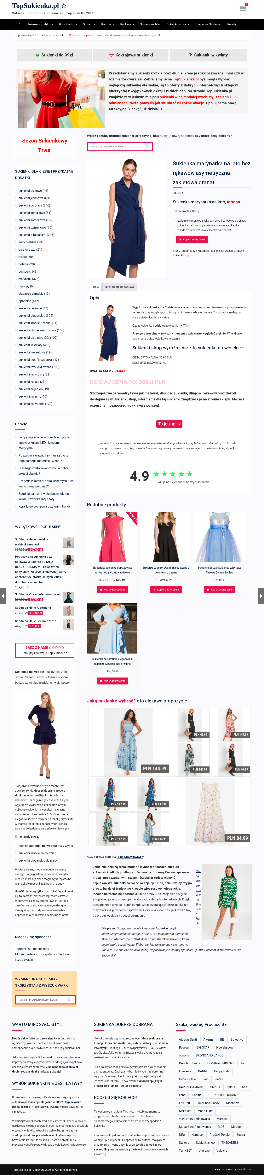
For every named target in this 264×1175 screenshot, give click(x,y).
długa (44, 1102)
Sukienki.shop (181, 255)
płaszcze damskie (31, 293)
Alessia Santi (188, 1039)
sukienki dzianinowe (32, 227)
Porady (231, 24)
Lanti (182, 1095)
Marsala (222, 1119)
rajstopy (24, 286)
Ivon (206, 1079)
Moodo (236, 1127)
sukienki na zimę (30, 396)
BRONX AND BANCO (210, 1055)
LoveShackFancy (208, 1103)
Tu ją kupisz (169, 424)
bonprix (184, 1055)
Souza (240, 1135)
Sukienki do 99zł (57, 55)
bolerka (24, 264)
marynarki (25, 279)
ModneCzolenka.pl (27, 954)
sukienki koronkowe (32, 220)
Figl (243, 1063)
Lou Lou (184, 1103)
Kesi (245, 1087)
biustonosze (27, 249)
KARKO (215, 1087)
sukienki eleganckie (32, 315)
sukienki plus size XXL (34, 338)
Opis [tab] (96, 286)
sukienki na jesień (31, 389)
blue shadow (224, 1047)
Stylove (184, 1142)
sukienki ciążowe (30, 308)
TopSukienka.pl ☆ (39, 5)
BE (222, 1039)
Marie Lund (205, 1111)
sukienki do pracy (30, 205)
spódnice (25, 301)
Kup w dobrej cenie (194, 239)
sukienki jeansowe (31, 198)
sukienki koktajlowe (32, 213)
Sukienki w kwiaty (211, 55)
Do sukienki (66, 24)
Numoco (197, 1135)
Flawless (185, 1071)
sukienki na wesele (53, 35)
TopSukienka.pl (165, 928)
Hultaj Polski (187, 1079)
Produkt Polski (219, 1135)
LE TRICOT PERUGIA (222, 1095)
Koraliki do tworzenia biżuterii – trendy (45, 506)
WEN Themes (244, 1169)
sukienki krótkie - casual (35, 323)
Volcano (221, 1150)
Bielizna (106, 24)
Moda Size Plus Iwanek (195, 1127)
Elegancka (70, 1102)
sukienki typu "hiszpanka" (36, 360)
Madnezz (232, 1103)
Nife (182, 1135)
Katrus (231, 1087)
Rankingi (125, 24)
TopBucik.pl (23, 949)
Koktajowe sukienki (134, 55)
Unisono (204, 1150)
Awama (208, 1039)
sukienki (119, 883)
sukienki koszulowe (32, 352)
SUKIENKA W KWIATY (130, 857)
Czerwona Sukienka (208, 24)
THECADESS (230, 1142)
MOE (221, 1127)
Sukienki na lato (150, 24)
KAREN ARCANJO (191, 1087)
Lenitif (196, 1095)
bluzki (23, 257)
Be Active (237, 1039)
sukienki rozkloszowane (35, 367)
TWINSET (185, 1150)
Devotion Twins (189, 1063)
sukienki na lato (29, 382)
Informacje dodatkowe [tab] (120, 286)
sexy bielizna (28, 242)
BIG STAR (202, 1047)
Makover (185, 1111)
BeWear (184, 1047)
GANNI (202, 1071)
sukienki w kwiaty (30, 345)
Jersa (219, 1079)
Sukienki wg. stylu (38, 24)
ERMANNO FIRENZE (220, 1063)
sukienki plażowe (30, 191)
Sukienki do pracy (178, 24)
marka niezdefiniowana (194, 1119)
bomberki (25, 271)
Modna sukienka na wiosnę (198, 885)
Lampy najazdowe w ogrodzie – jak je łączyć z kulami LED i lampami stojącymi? (44, 442)
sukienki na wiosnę (31, 374)
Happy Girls (222, 1071)
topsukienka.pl (68, 1066)
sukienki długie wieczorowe (37, 330)
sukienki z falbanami (32, 235)
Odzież (87, 24)
